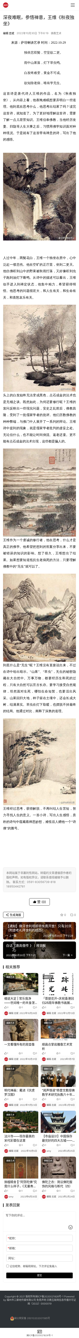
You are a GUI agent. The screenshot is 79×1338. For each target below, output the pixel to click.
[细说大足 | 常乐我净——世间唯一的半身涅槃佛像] (20, 984)
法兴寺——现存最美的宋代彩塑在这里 (19, 1138)
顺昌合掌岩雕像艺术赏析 (57, 1046)
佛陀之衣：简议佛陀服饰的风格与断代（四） (57, 1184)
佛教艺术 (56, 33)
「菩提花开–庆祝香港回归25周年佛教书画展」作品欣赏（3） (58, 1001)
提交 (39, 1275)
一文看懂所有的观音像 (19, 1044)
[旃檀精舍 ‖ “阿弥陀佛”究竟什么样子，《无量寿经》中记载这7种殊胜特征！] (20, 1168)
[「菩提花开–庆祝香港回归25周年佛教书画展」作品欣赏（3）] (58, 984)
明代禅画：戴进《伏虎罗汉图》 (19, 1092)
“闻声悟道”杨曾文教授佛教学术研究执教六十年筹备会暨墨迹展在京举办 (58, 1092)
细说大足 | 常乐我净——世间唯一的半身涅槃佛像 (19, 1001)
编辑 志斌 (8, 33)
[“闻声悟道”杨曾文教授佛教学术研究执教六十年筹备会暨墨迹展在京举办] (58, 1076)
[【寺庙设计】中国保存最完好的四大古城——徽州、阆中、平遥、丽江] (58, 1122)
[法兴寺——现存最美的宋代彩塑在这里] (20, 1122)
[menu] (72, 5)
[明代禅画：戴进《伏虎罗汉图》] (20, 1076)
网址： (12, 1258)
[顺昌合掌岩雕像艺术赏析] (58, 1030)
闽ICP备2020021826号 (48, 1296)
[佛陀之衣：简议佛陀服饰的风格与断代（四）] (58, 1168)
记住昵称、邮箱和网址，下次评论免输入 (33, 1266)
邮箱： (13, 1248)
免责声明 (41, 1299)
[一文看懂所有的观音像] (20, 1030)
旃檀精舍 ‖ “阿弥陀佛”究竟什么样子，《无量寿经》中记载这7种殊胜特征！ (20, 1184)
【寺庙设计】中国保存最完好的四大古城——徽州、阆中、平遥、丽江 (57, 1138)
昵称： (13, 1238)
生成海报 (15, 915)
